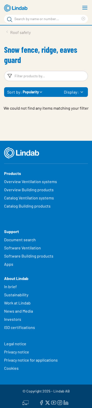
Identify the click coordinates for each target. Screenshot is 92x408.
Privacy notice (16, 351)
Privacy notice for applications (31, 360)
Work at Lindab (17, 302)
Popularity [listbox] (31, 92)
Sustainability (16, 294)
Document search (20, 239)
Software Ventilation (22, 247)
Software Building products (28, 255)
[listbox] (82, 92)
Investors (12, 319)
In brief (11, 286)
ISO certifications (19, 327)
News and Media (18, 311)
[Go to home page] (16, 8)
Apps (8, 264)
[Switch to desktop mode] (25, 402)
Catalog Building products (27, 205)
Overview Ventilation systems (30, 181)
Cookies (11, 368)
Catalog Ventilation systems (29, 197)
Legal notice (15, 343)
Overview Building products (29, 189)
